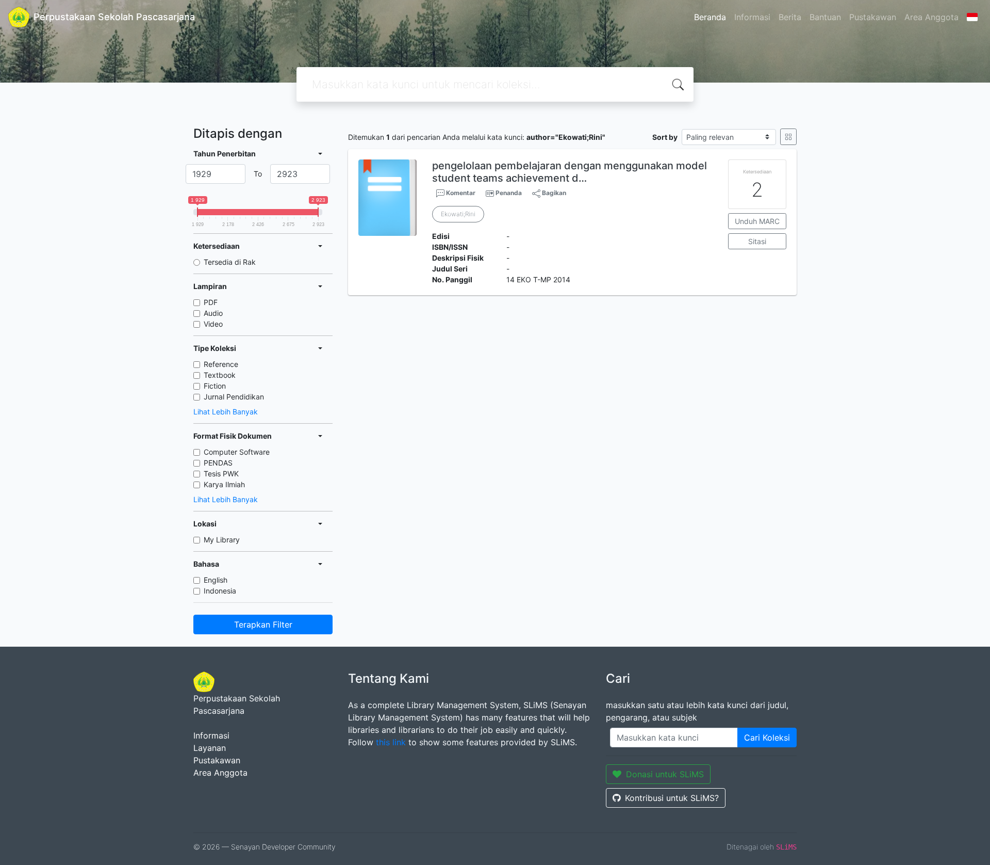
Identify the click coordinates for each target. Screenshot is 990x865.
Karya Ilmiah (224, 484)
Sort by (665, 137)
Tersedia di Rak (230, 262)
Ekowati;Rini (458, 214)
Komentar (459, 193)
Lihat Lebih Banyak (225, 411)
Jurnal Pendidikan (234, 396)
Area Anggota (931, 17)
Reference (221, 364)
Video (213, 323)
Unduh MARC (757, 221)
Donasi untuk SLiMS (665, 774)
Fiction (215, 385)
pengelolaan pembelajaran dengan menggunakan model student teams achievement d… (569, 171)
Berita (790, 17)
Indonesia (220, 590)
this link (391, 742)
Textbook (220, 375)
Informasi (752, 17)
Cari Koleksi (767, 737)
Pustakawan (872, 17)
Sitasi (757, 241)
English (215, 579)
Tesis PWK (221, 473)
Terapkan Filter (263, 624)
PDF (211, 302)
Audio (213, 313)
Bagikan (553, 193)
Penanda (509, 193)
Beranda (710, 17)
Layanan (209, 748)
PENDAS (218, 462)
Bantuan (825, 17)
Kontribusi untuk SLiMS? (672, 798)
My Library (222, 539)
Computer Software (237, 451)
